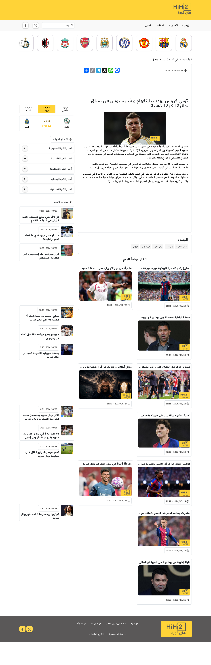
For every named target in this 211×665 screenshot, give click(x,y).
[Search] (72, 25)
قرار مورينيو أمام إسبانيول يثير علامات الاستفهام (41, 255)
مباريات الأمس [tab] (65, 109)
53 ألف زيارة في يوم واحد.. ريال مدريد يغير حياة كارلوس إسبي (41, 435)
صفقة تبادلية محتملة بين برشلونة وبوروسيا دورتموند (164, 317)
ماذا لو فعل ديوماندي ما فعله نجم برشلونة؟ (42, 237)
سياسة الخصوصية (117, 634)
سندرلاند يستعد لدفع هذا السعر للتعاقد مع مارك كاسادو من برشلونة (164, 513)
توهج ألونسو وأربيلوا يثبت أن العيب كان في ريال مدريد (42, 317)
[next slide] (22, 43)
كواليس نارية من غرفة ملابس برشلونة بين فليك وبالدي (164, 463)
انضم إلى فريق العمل (116, 623)
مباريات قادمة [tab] (28, 109)
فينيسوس (146, 246)
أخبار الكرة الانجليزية (60, 168)
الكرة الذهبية (181, 246)
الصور (149, 25)
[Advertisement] (75, 9)
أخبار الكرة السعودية (60, 148)
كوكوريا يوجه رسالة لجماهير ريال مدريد (40, 516)
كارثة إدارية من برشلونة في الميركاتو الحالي (164, 562)
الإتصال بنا (96, 623)
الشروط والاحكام (96, 634)
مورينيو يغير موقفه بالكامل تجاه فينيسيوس (40, 336)
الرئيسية (186, 25)
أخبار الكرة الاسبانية (61, 189)
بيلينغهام (169, 246)
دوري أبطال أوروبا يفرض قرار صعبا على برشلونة (105, 366)
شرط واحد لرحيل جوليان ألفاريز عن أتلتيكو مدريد (164, 366)
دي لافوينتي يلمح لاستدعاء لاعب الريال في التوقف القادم (40, 218)
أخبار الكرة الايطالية (61, 178)
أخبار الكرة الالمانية (61, 158)
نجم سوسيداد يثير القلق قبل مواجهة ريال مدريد (42, 454)
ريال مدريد (160, 59)
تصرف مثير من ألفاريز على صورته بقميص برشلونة (164, 415)
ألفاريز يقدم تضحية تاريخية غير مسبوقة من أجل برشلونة (164, 268)
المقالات (160, 25)
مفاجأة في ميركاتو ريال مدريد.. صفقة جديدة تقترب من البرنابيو (105, 268)
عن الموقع (81, 623)
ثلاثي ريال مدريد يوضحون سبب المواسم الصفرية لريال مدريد (41, 416)
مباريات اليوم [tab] (46, 109)
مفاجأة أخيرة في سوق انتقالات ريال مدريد (107, 463)
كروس (135, 246)
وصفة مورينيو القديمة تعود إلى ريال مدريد (41, 354)
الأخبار (175, 25)
